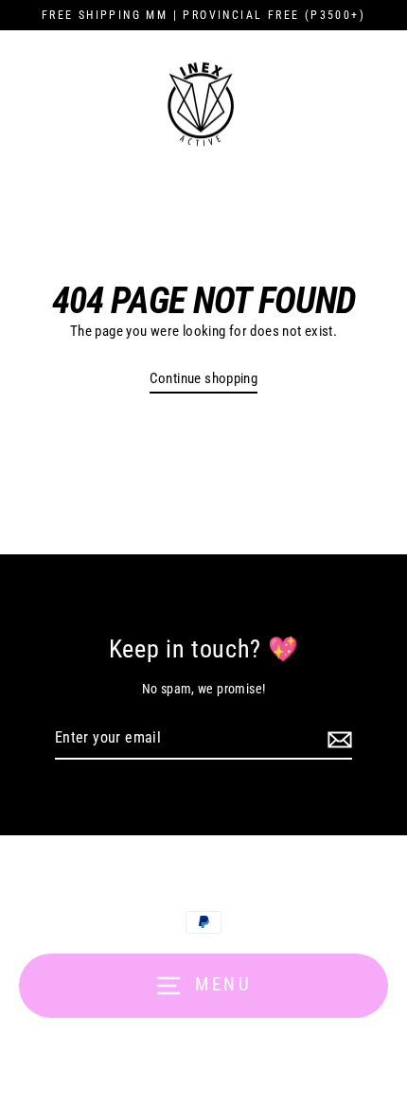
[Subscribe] (337, 739)
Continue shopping (204, 378)
